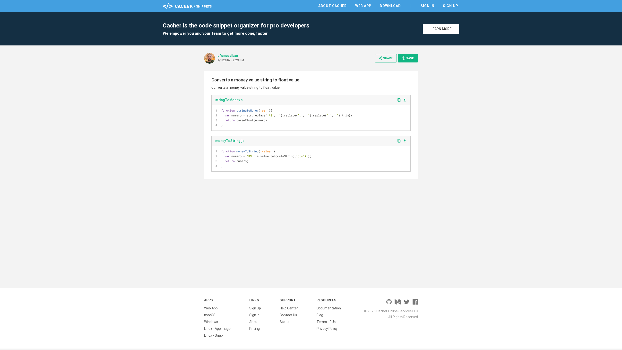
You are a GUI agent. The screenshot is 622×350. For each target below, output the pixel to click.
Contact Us (288, 315)
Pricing (254, 328)
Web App (363, 6)
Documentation (329, 308)
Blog (320, 315)
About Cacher (332, 6)
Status (285, 322)
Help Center (289, 308)
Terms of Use (327, 322)
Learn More (441, 29)
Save (408, 58)
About (254, 322)
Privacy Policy (327, 328)
